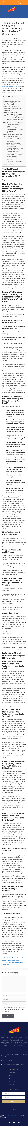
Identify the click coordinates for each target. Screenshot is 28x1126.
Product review (14, 1078)
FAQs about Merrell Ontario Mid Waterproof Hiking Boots (13, 135)
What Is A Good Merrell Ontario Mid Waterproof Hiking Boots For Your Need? (15, 119)
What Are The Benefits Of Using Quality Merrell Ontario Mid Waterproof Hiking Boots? (15, 150)
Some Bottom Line (9, 164)
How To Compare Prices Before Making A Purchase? (14, 162)
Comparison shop (11, 132)
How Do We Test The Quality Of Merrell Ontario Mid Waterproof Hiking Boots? (13, 108)
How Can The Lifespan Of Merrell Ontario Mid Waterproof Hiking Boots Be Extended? (15, 154)
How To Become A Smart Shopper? (13, 122)
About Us (12, 1072)
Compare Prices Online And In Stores (14, 125)
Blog (10, 1075)
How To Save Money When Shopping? (13, 158)
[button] (20, 14)
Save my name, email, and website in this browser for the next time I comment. (14, 1009)
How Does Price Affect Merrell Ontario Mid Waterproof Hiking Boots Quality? (14, 140)
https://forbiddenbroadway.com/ (9, 1036)
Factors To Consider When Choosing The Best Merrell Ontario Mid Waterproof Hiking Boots (13, 114)
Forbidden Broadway (12, 1116)
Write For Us (13, 1085)
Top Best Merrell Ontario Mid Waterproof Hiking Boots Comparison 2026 (12, 103)
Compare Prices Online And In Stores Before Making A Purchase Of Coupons (15, 129)
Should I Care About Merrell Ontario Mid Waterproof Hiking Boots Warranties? (14, 145)
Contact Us (12, 1082)
